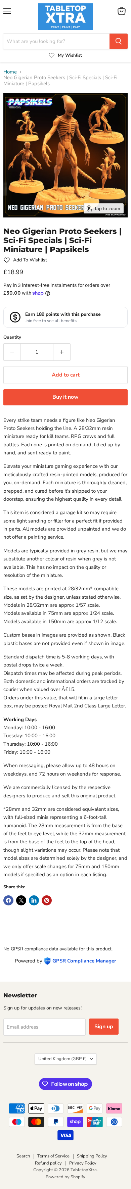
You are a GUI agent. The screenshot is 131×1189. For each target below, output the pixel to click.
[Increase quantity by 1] (62, 352)
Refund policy (48, 1163)
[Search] (119, 41)
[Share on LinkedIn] (34, 900)
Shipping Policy (92, 1156)
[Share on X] (21, 900)
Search (23, 1156)
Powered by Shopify (65, 1177)
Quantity (12, 337)
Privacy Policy (82, 1163)
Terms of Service (53, 1156)
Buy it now (65, 397)
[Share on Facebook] (8, 900)
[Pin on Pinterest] (47, 900)
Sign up (103, 1026)
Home (10, 72)
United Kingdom (62, 1059)
